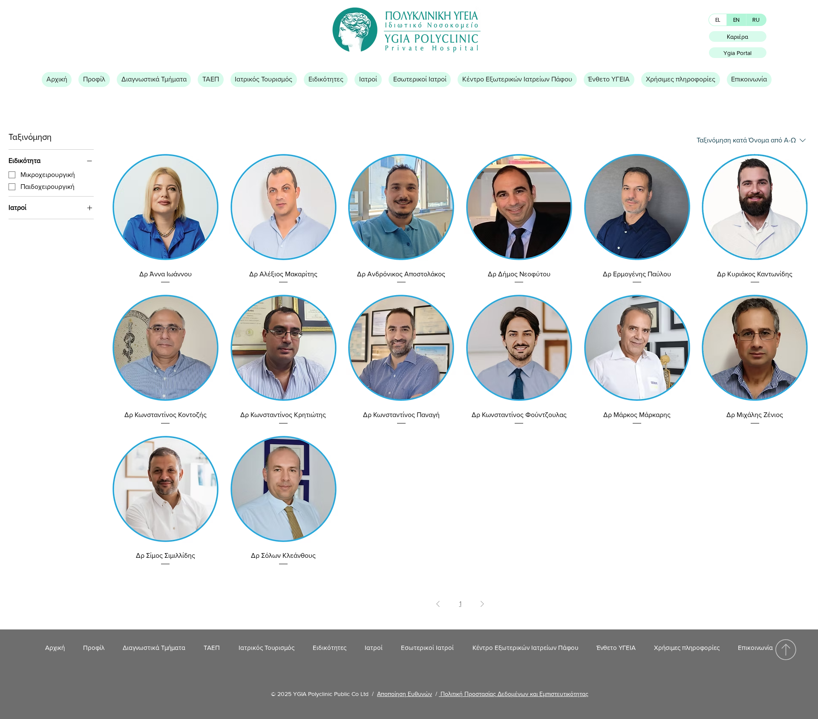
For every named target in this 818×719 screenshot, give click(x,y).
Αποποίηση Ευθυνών (404, 693)
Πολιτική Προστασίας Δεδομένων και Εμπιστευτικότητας (513, 693)
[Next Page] (482, 603)
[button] (93, 79)
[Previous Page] (438, 603)
